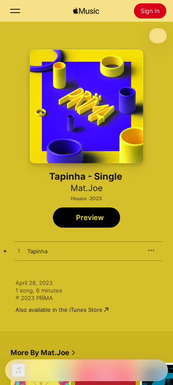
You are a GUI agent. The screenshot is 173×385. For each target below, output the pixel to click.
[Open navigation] (15, 11)
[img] (86, 11)
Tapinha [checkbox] (37, 251)
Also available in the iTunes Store (59, 309)
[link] (43, 352)
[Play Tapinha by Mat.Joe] (18, 251)
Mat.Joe (87, 188)
